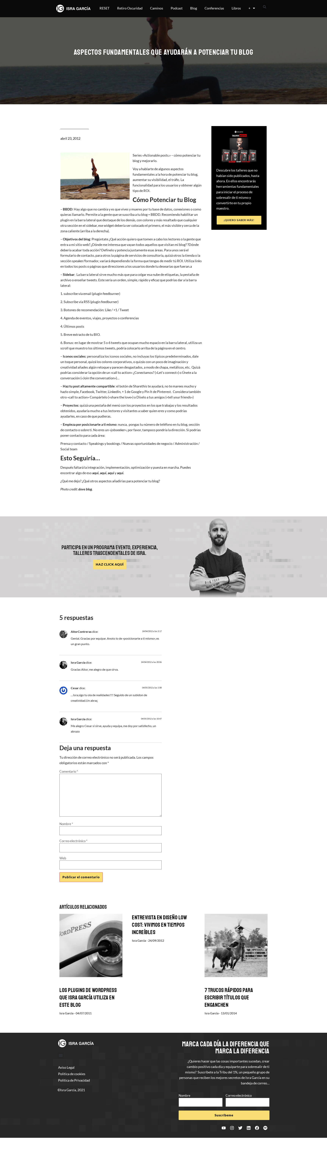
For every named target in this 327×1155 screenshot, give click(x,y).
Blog (193, 8)
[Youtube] (224, 1128)
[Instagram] (232, 1128)
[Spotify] (265, 1128)
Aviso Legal (66, 1067)
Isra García (78, 662)
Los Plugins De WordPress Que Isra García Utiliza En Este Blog (88, 997)
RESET (105, 8)
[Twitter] (240, 1128)
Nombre (66, 823)
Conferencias (214, 8)
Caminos (156, 8)
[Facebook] (257, 1128)
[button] (265, 7)
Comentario (68, 771)
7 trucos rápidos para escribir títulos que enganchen (229, 997)
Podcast (177, 8)
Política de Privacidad (74, 1080)
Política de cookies (71, 1074)
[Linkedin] (248, 1128)
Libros (236, 8)
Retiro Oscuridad (129, 8)
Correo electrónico (73, 840)
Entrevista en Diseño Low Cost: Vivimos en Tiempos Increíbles (159, 925)
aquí (95, 473)
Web (62, 858)
